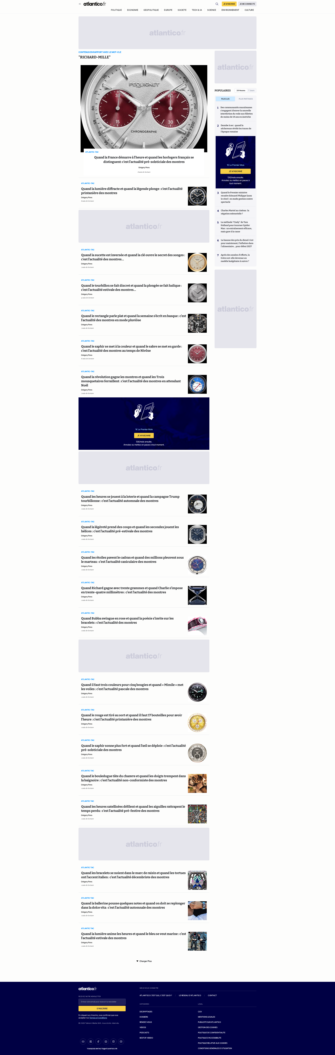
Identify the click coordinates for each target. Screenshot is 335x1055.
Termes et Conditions (98, 1018)
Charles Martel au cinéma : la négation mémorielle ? (235, 212)
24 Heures (241, 90)
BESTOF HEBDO (146, 1038)
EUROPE (168, 10)
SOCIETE (182, 10)
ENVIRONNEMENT (230, 10)
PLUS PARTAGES (246, 99)
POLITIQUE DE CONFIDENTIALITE (211, 1032)
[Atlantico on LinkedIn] (106, 1042)
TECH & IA (197, 10)
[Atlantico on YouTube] (121, 1042)
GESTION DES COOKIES (207, 1027)
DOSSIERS (144, 1017)
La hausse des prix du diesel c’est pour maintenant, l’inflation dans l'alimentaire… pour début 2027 (237, 243)
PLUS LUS (225, 99)
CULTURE (249, 10)
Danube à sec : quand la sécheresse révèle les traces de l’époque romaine (236, 128)
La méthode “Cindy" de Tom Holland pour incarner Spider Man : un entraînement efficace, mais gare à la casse (236, 227)
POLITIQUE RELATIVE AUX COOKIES (212, 1043)
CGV (200, 1011)
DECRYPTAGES (146, 1011)
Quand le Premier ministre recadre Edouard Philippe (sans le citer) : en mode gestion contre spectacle (237, 197)
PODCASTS (144, 1032)
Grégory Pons (144, 167)
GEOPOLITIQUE (151, 10)
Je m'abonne (144, 435)
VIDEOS (143, 1027)
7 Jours (251, 90)
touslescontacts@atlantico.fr (102, 1049)
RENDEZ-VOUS (146, 1022)
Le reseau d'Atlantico (190, 995)
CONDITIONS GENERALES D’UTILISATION (215, 1048)
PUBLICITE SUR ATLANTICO (209, 1022)
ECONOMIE (132, 10)
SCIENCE (211, 10)
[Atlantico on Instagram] (113, 1042)
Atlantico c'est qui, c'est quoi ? (156, 995)
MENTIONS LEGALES (206, 1017)
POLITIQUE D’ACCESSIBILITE (209, 1038)
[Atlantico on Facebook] (98, 1042)
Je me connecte (247, 4)
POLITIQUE (116, 10)
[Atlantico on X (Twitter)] (91, 1042)
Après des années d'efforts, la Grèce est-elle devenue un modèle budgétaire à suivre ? (235, 258)
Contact (212, 995)
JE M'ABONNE (229, 4)
